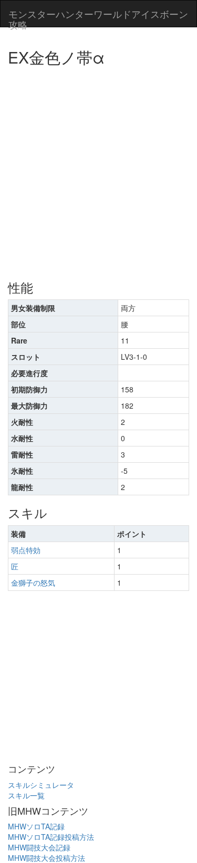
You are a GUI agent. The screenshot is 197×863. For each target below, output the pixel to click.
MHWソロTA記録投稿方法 (51, 836)
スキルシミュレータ (41, 784)
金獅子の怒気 (33, 582)
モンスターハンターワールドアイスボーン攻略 (98, 17)
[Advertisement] (98, 169)
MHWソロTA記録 (36, 826)
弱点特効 (25, 550)
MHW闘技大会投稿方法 (46, 857)
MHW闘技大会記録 (39, 847)
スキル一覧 (26, 795)
